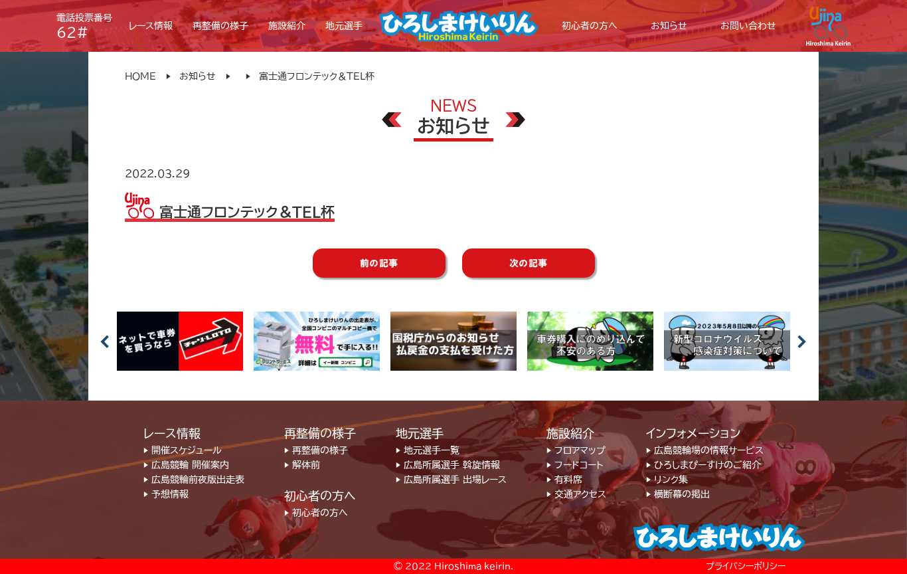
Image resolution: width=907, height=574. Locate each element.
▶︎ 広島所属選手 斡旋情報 (448, 465)
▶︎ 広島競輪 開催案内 (186, 465)
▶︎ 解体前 (302, 465)
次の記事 (528, 263)
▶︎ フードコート (575, 465)
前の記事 (379, 263)
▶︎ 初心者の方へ (316, 513)
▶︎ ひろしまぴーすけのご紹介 (703, 465)
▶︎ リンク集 (667, 479)
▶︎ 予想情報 (166, 494)
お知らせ (197, 76)
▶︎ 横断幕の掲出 (678, 494)
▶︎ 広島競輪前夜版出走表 (193, 479)
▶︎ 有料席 (564, 479)
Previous (105, 341)
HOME (140, 76)
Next (802, 341)
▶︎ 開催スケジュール (182, 450)
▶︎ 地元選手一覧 (427, 450)
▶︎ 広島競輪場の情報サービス (705, 450)
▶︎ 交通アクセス (576, 494)
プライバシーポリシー (745, 566)
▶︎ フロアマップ (576, 450)
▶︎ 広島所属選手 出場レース (451, 479)
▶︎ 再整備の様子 (316, 450)
